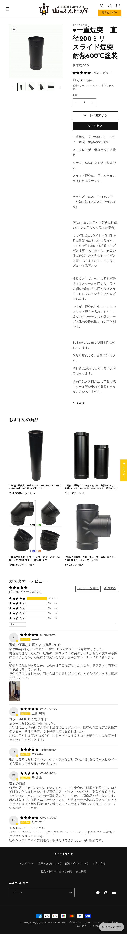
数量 (75, 95)
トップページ (26, 863)
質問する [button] (110, 588)
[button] (8, 9)
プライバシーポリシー (95, 923)
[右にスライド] (60, 87)
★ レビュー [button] (123, 470)
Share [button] (80, 403)
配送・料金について (77, 863)
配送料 (76, 86)
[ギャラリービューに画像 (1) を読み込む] (21, 87)
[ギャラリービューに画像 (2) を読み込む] (31, 87)
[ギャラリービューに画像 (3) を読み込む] (41, 87)
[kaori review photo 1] (14, 691)
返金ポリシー (75, 923)
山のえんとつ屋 (37, 923)
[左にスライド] (12, 87)
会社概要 (81, 871)
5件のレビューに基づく (25, 592)
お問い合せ (98, 863)
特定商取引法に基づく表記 (56, 871)
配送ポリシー (83, 926)
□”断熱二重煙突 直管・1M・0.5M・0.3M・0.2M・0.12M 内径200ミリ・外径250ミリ (35, 487)
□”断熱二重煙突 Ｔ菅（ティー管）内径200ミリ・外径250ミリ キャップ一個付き (90, 558)
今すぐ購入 (95, 126)
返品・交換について (50, 863)
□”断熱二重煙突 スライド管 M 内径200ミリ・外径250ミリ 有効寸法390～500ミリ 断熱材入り (91, 487)
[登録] (70, 892)
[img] (30, 635)
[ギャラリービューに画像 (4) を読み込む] (51, 87)
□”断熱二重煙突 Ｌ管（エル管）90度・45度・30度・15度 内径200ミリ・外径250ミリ (34, 558)
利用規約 (113, 923)
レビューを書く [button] (88, 588)
